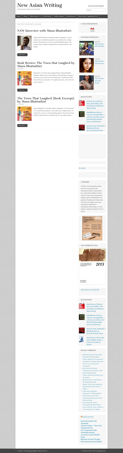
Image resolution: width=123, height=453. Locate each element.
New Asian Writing (39, 5)
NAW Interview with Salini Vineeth (99, 80)
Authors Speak (59, 16)
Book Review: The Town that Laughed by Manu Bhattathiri (46, 64)
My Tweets (82, 168)
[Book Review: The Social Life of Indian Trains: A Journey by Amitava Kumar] (82, 339)
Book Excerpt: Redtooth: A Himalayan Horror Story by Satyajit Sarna (96, 128)
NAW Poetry (47, 16)
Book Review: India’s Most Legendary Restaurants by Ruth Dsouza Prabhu (92, 398)
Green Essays (88, 417)
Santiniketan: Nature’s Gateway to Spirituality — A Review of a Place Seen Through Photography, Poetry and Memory (96, 116)
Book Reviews (71, 16)
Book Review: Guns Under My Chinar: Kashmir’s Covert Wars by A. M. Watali (93, 407)
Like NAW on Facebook (90, 290)
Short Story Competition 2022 (88, 16)
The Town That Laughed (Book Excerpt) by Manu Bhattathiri (45, 100)
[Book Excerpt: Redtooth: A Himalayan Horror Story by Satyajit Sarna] (82, 128)
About (25, 16)
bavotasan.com (101, 451)
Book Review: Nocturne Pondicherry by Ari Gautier (93, 375)
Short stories (34, 16)
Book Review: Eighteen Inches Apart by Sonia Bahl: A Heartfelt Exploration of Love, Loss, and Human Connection (93, 361)
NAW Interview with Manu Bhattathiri (44, 30)
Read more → (22, 54)
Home (18, 16)
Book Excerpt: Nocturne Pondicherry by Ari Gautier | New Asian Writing (93, 371)
